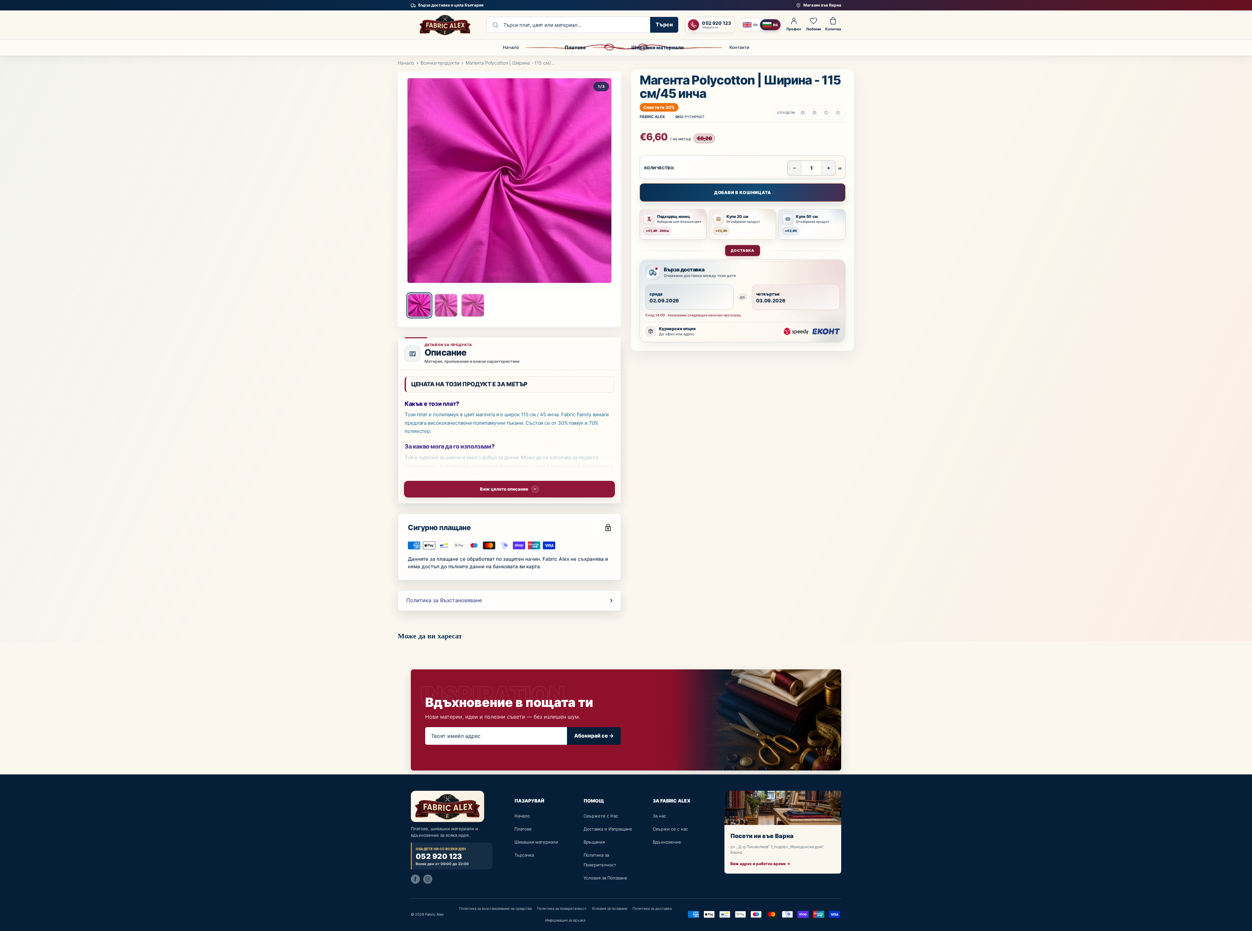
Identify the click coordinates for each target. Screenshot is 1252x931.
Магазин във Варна (822, 5)
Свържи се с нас (670, 829)
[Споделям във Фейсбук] (802, 112)
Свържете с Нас (601, 815)
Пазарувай (529, 800)
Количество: (659, 167)
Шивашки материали (657, 47)
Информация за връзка (565, 920)
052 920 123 (439, 856)
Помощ (594, 800)
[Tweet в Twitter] (826, 112)
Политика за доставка (652, 908)
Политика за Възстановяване (444, 600)
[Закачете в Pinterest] (814, 112)
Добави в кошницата (742, 192)
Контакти (739, 47)
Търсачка (524, 855)
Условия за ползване (609, 908)
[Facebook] (415, 879)
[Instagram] (427, 879)
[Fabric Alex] (445, 24)
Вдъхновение (667, 842)
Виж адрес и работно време (760, 863)
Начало (511, 47)
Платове (575, 47)
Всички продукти (440, 63)
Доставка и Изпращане (608, 829)
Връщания (594, 842)
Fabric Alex (652, 116)
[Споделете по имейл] (838, 112)
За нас (659, 815)
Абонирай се (594, 735)
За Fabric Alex (672, 800)
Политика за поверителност (562, 908)
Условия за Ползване (605, 877)
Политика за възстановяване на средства (495, 908)
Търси (664, 24)
